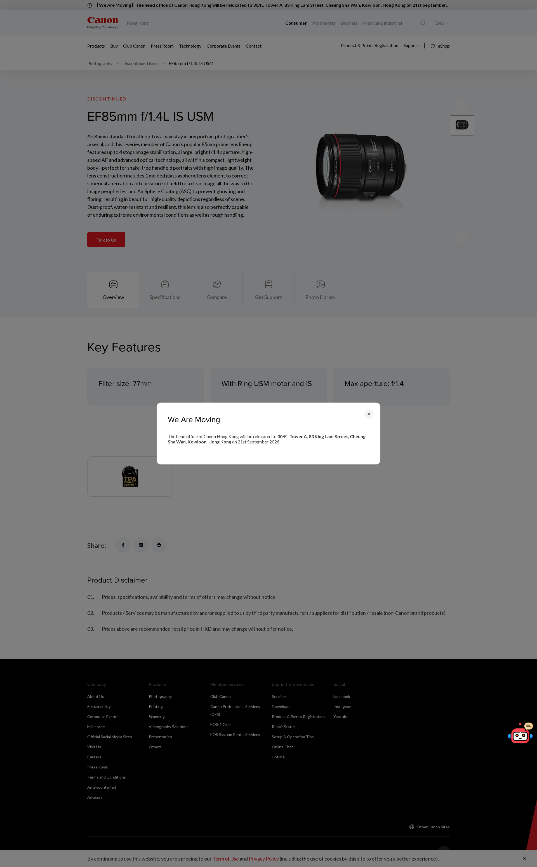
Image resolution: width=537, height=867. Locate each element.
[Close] (369, 414)
